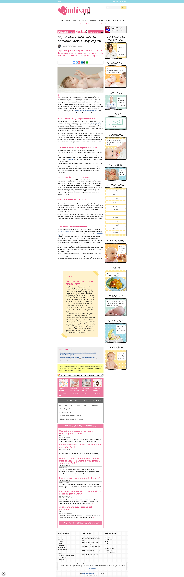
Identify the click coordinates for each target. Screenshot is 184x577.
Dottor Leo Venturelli (64, 482)
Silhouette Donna (109, 548)
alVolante (107, 537)
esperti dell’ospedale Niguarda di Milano (87, 110)
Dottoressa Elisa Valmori (65, 437)
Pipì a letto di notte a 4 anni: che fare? (79, 478)
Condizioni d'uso (62, 547)
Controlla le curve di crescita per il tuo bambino (79, 406)
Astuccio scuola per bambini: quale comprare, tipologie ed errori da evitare (91, 543)
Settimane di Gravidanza (92, 24)
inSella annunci (108, 543)
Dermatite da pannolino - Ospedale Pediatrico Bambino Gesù (77, 357)
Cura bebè (69, 27)
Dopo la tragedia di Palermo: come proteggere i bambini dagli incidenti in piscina (91, 538)
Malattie (100, 21)
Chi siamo (60, 539)
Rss (114, 1)
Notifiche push (61, 559)
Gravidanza (76, 21)
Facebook (120, 1)
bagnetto (70, 159)
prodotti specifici (96, 123)
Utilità (122, 21)
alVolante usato (109, 539)
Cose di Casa (108, 546)
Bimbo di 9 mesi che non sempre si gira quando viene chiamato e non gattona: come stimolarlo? (80, 461)
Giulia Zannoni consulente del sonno (68, 451)
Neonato (85, 21)
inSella (106, 541)
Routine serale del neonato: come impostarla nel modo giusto (90, 555)
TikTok (122, 1)
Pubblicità (60, 541)
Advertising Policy (62, 557)
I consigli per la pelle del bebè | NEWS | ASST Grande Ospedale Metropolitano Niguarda (78, 354)
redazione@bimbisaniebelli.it (88, 573)
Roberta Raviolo (69, 45)
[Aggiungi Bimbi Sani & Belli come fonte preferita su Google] (80, 375)
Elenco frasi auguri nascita (70, 416)
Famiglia (115, 21)
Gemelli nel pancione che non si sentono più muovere (76, 432)
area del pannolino (65, 231)
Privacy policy (61, 545)
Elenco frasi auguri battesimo (71, 419)
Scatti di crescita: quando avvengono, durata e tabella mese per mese (91, 547)
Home (59, 27)
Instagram (117, 1)
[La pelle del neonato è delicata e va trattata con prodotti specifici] (80, 80)
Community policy (62, 549)
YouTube (125, 1)
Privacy (60, 543)
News (59, 1)
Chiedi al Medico (80, 24)
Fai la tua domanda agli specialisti (80, 523)
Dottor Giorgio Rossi (64, 467)
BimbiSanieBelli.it (73, 11)
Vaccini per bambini (68, 412)
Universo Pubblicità (110, 552)
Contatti (60, 537)
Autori (59, 551)
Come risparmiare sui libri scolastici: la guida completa (91, 551)
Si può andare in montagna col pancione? (75, 508)
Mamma (108, 21)
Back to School (105, 24)
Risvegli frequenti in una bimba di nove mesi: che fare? (80, 446)
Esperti (60, 553)
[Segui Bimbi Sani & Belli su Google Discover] (80, 31)
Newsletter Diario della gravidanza (66, 555)
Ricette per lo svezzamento (70, 409)
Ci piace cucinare (109, 550)
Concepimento (65, 21)
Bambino (93, 21)
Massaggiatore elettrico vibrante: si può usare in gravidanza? (80, 492)
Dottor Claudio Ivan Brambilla (66, 497)
